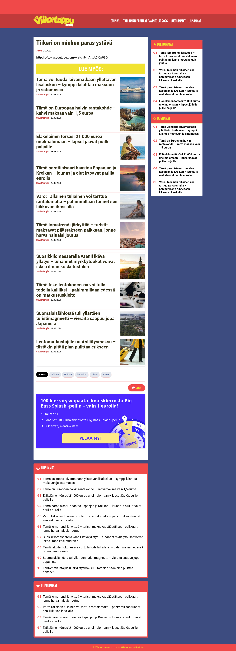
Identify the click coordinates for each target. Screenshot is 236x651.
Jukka (39, 50)
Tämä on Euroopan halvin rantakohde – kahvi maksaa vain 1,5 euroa (76, 110)
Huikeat (68, 374)
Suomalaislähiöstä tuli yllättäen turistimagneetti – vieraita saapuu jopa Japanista (75, 318)
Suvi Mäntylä (42, 94)
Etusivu (115, 21)
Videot (106, 374)
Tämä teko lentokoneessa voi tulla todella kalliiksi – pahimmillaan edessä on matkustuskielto (75, 290)
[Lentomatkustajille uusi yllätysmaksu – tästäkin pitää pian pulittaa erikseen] (132, 352)
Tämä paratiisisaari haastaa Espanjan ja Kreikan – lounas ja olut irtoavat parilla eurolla (76, 173)
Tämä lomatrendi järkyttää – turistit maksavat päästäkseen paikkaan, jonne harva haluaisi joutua (76, 230)
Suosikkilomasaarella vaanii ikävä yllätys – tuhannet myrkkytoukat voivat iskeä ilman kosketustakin (75, 261)
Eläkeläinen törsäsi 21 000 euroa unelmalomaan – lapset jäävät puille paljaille (73, 141)
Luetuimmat (178, 21)
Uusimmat (195, 21)
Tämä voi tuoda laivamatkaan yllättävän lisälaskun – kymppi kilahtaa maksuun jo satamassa (76, 84)
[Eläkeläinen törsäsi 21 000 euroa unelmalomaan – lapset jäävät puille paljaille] (132, 147)
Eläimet (55, 374)
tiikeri (94, 374)
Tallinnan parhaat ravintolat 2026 (145, 21)
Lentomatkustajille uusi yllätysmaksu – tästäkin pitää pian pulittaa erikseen (76, 344)
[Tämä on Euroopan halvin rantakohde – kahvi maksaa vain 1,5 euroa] (132, 118)
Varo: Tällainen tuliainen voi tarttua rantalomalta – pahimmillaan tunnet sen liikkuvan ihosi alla (76, 201)
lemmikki (81, 374)
